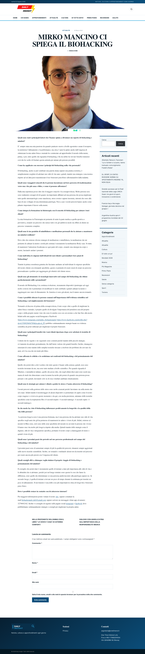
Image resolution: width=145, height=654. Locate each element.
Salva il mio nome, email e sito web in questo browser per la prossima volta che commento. (67, 594)
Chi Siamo (25, 18)
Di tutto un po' (107, 254)
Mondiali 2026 (107, 258)
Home (15, 18)
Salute (115, 18)
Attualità (54, 18)
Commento (37, 543)
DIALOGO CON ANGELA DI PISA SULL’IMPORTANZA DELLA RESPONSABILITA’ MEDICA (91, 522)
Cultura (64, 18)
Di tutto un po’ (78, 18)
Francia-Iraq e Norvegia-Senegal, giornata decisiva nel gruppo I (113, 206)
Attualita (105, 241)
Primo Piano (92, 18)
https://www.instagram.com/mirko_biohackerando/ (37, 319)
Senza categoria (108, 284)
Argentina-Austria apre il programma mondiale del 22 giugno (112, 218)
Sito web (35, 582)
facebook (78, 503)
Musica (104, 262)
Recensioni (104, 18)
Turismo (105, 292)
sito (57, 496)
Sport (104, 288)
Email (34, 572)
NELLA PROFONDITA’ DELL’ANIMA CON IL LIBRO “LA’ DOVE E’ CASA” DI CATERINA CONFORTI (48, 522)
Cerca (104, 140)
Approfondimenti (39, 18)
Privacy (65, 631)
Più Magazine (107, 267)
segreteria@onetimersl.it (110, 631)
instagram (69, 503)
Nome (35, 563)
